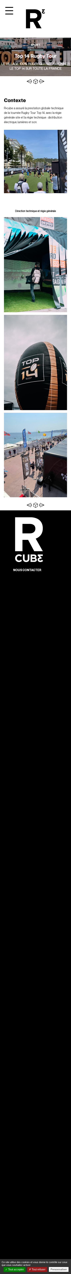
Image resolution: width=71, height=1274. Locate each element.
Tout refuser (38, 1269)
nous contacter (27, 570)
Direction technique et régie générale (35, 211)
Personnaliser (59, 1269)
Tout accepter (15, 1269)
